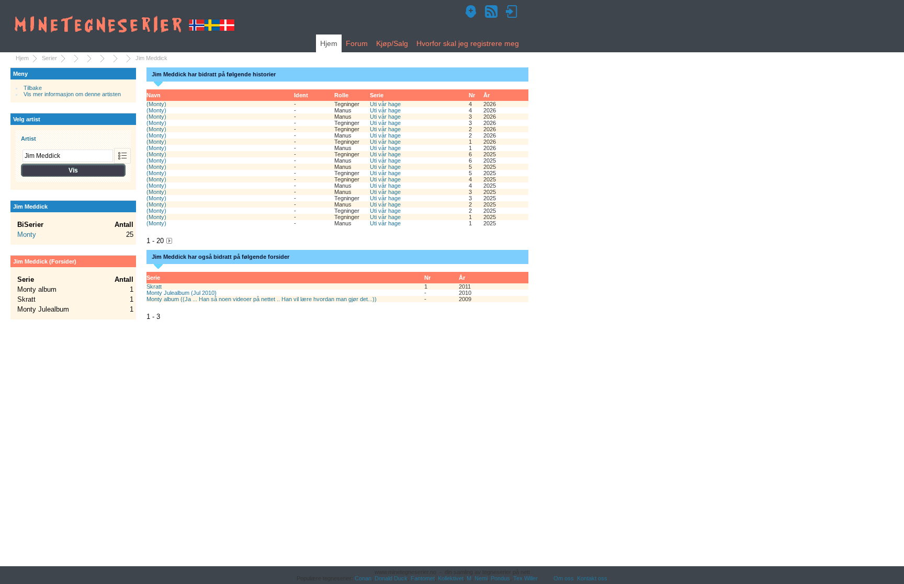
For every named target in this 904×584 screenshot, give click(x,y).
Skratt (154, 286)
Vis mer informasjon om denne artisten (72, 94)
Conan (363, 578)
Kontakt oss (592, 578)
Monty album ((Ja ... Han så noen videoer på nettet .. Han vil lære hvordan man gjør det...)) (261, 299)
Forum (357, 43)
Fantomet (423, 578)
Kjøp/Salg (392, 43)
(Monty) (156, 104)
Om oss (563, 578)
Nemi (481, 578)
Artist (28, 138)
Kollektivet (451, 578)
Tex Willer (525, 578)
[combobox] (67, 156)
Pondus (500, 578)
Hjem (328, 43)
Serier (49, 58)
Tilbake (33, 88)
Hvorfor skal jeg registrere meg (467, 43)
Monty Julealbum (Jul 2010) (181, 293)
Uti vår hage (385, 104)
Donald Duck (391, 578)
